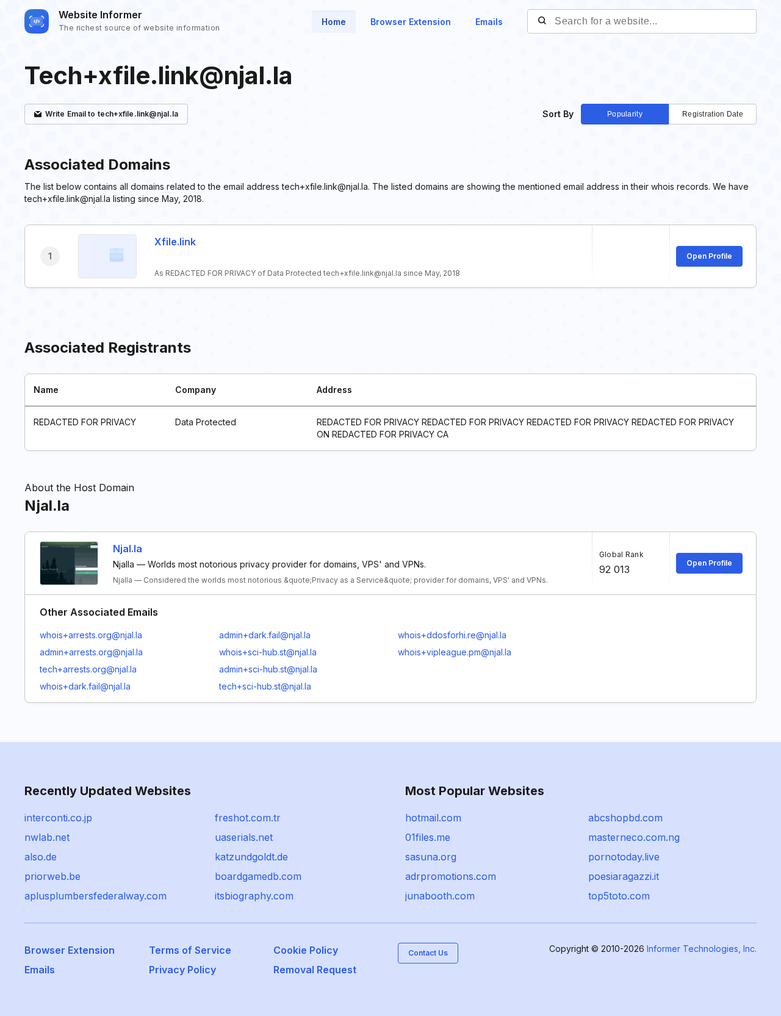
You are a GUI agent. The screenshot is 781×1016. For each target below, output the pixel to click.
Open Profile (709, 256)
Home (334, 21)
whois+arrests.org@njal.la (91, 635)
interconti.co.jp (58, 818)
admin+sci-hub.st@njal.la (268, 669)
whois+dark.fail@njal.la (85, 686)
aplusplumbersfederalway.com (95, 896)
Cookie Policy (305, 950)
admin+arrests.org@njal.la (91, 652)
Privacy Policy (182, 970)
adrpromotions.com (450, 876)
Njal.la (127, 548)
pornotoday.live (624, 857)
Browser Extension (410, 21)
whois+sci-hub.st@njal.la (268, 652)
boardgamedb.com (258, 876)
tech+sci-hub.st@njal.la (265, 686)
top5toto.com (619, 896)
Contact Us (428, 952)
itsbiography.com (254, 896)
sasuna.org (430, 857)
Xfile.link (175, 242)
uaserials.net (244, 837)
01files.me (427, 837)
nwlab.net (47, 837)
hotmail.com (433, 818)
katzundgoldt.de (251, 857)
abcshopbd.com (625, 818)
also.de (40, 857)
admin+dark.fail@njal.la (265, 635)
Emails (489, 21)
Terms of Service (190, 950)
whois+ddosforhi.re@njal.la (452, 635)
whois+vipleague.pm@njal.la (454, 652)
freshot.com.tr (248, 818)
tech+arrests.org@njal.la (88, 669)
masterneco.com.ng (634, 837)
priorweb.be (52, 876)
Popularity (624, 114)
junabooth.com (440, 896)
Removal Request (314, 970)
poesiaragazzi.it (623, 876)
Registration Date (712, 114)
